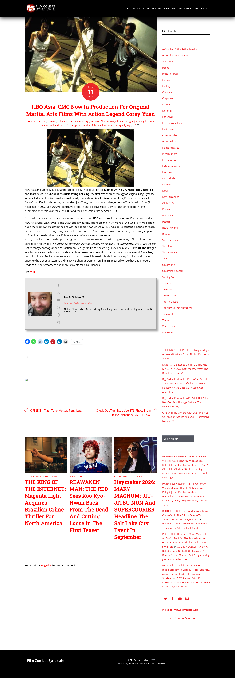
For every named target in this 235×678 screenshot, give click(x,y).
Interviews (168, 172)
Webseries (168, 332)
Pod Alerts (167, 209)
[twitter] (165, 598)
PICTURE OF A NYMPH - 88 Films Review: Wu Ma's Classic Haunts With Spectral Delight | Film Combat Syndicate (184, 460)
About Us (169, 8)
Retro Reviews (170, 227)
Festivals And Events (124, 476)
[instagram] (187, 598)
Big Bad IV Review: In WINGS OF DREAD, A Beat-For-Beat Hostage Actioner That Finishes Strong (185, 402)
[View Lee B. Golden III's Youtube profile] (58, 300)
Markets (166, 184)
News (52, 121)
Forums (156, 8)
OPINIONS (168, 203)
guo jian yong (136, 121)
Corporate (167, 98)
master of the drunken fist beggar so (61, 125)
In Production (169, 160)
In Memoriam (169, 153)
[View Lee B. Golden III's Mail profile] (58, 322)
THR (32, 272)
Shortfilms (168, 246)
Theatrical (167, 314)
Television (167, 289)
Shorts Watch (169, 252)
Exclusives (167, 116)
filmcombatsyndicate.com (114, 121)
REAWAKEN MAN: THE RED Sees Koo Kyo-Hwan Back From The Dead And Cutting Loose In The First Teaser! (89, 505)
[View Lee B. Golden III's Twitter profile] (58, 292)
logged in (46, 565)
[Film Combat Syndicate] (41, 12)
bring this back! (170, 73)
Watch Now (168, 326)
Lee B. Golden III (35, 121)
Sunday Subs (169, 277)
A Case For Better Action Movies (179, 49)
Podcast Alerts (170, 215)
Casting (166, 86)
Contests (167, 92)
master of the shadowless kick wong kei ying (106, 125)
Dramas (166, 104)
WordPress (133, 663)
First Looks (168, 129)
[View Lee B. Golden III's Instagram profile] (58, 307)
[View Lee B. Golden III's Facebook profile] (58, 285)
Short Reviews (170, 240)
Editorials (167, 110)
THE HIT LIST (169, 295)
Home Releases (170, 141)
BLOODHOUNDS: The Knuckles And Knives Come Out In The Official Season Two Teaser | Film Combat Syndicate (185, 515)
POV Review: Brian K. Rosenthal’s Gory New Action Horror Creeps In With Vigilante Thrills (186, 582)
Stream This (168, 264)
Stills (164, 258)
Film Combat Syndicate (135, 8)
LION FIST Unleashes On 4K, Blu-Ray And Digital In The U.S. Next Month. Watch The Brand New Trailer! (185, 369)
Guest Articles (169, 135)
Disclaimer (184, 8)
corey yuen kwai (91, 121)
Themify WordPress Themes (152, 663)
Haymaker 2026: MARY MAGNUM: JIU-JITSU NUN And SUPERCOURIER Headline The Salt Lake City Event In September (134, 509)
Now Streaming (170, 196)
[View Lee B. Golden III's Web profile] (58, 315)
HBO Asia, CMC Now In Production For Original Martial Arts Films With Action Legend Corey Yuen (90, 110)
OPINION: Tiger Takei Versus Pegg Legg (56, 410)
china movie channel (70, 121)
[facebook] (172, 598)
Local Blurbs (169, 178)
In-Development (171, 166)
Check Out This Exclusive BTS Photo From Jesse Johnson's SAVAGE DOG (123, 412)
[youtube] (180, 598)
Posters (166, 221)
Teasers (79, 476)
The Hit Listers (170, 301)
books (165, 67)
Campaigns (168, 79)
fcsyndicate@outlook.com (75, 303)
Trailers (166, 320)
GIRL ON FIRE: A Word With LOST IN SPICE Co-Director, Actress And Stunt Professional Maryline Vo (186, 417)
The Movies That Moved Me (177, 307)
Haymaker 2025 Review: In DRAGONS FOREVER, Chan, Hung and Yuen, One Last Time (185, 500)
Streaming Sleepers (172, 270)
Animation (168, 61)
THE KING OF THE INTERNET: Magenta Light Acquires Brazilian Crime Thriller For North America (45, 502)
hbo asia (149, 121)
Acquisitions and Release (38, 476)
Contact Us (201, 8)
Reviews (166, 233)
